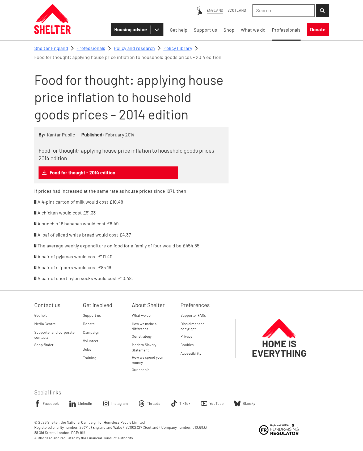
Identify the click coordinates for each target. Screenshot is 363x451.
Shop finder (43, 344)
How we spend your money (147, 360)
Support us (92, 315)
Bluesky (249, 403)
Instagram (119, 403)
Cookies (187, 344)
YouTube (216, 403)
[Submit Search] (322, 10)
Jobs (87, 349)
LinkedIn (85, 403)
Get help (41, 315)
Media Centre (45, 323)
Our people (140, 369)
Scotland (236, 10)
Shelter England (51, 48)
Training (89, 357)
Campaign (91, 332)
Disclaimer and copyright (192, 326)
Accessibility (190, 353)
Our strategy (141, 336)
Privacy (186, 336)
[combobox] (283, 10)
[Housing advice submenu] (156, 29)
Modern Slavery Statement (144, 347)
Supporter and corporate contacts (54, 335)
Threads (153, 403)
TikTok (184, 403)
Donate (89, 323)
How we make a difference (144, 326)
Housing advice (130, 29)
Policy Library (177, 48)
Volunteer (90, 340)
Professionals (91, 48)
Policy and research (134, 48)
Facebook (51, 403)
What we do (141, 315)
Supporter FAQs (193, 315)
